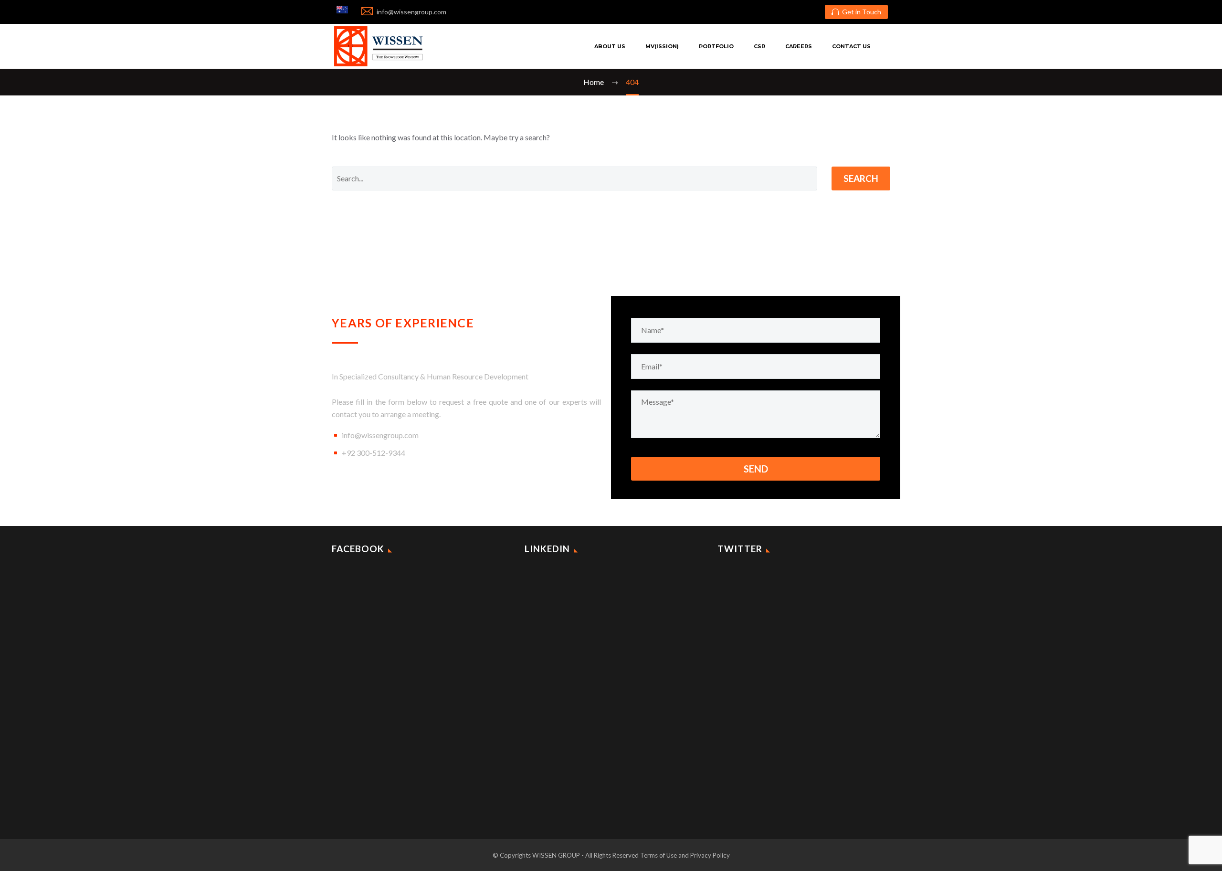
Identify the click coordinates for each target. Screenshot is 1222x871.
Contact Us (851, 46)
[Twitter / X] (813, 12)
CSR (759, 46)
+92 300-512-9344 (373, 452)
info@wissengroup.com (380, 435)
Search (860, 178)
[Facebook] (783, 12)
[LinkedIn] (798, 12)
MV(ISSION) (662, 46)
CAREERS (798, 46)
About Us (609, 46)
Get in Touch (856, 12)
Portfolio (716, 46)
